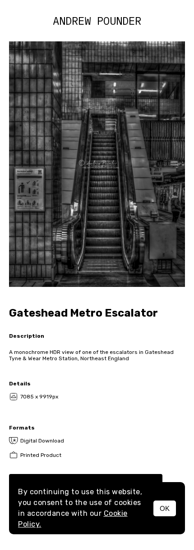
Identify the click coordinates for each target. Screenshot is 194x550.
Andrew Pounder (97, 20)
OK (165, 508)
